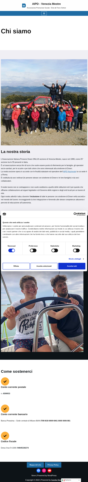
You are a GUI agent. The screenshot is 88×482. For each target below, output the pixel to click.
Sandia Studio (57, 480)
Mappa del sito (35, 465)
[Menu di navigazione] (44, 13)
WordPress (51, 476)
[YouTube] (49, 470)
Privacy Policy (53, 465)
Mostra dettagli (75, 259)
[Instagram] (44, 470)
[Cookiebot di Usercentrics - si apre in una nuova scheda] (75, 214)
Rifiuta (16, 266)
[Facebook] (38, 470)
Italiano (68, 480)
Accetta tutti (72, 266)
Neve (34, 476)
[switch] (33, 250)
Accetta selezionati (44, 266)
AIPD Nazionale (69, 172)
